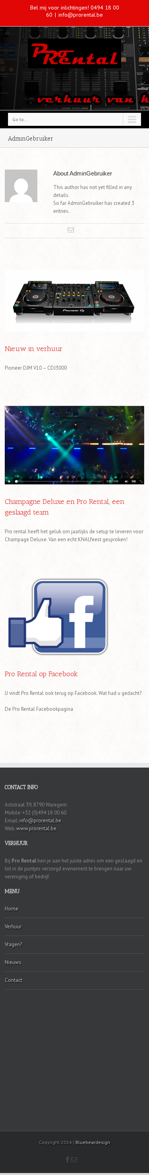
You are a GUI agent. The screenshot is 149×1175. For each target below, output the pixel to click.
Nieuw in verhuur (34, 348)
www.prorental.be (36, 828)
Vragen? (13, 944)
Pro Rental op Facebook (41, 673)
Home (11, 908)
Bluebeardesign (92, 1142)
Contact (13, 980)
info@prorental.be (80, 14)
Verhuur (13, 926)
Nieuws (13, 962)
